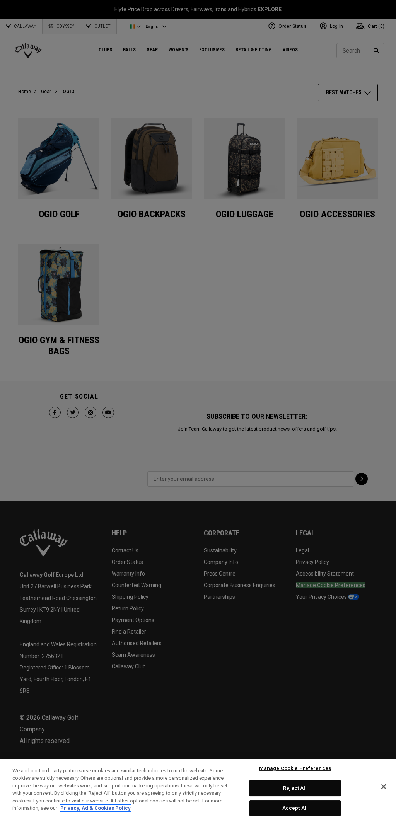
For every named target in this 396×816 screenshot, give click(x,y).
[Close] (383, 786)
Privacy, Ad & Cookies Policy (95, 808)
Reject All (295, 788)
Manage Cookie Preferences (295, 769)
